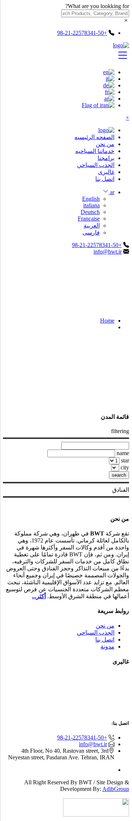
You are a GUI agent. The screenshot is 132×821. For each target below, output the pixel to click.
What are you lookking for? (97, 6)
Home (107, 320)
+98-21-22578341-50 (97, 245)
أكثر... (39, 596)
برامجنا (106, 158)
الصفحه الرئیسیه (94, 137)
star (125, 460)
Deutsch (90, 212)
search (119, 475)
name (123, 453)
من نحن (105, 144)
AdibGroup (115, 789)
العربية (92, 225)
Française (89, 218)
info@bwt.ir (108, 251)
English (91, 199)
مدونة (107, 646)
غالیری (106, 172)
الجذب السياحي (95, 165)
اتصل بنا (104, 179)
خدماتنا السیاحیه (94, 151)
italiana (91, 205)
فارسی (91, 232)
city (125, 467)
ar (111, 192)
